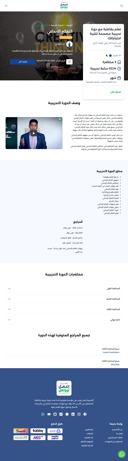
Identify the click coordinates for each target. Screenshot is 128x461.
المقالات (89, 434)
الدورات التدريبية (57, 25)
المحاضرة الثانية (113, 299)
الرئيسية (69, 25)
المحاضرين (89, 430)
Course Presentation (111, 352)
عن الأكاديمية (117, 430)
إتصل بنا (119, 434)
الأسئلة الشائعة (87, 446)
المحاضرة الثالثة (113, 309)
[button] (6, 5)
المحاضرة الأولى (113, 288)
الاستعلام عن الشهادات (113, 442)
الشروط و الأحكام (87, 442)
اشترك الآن (115, 92)
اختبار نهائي (115, 319)
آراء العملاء (88, 438)
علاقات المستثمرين (115, 438)
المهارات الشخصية (65, 37)
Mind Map (115, 364)
